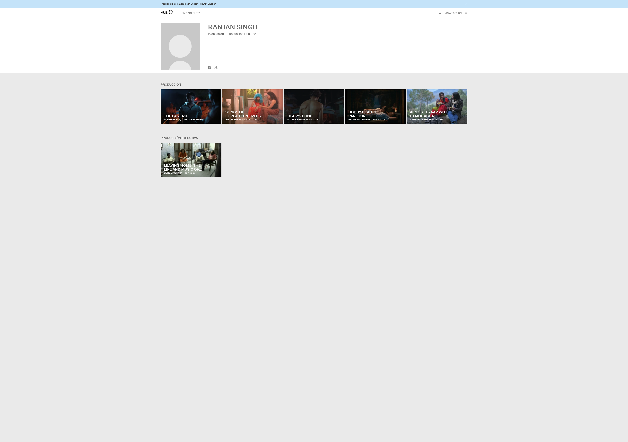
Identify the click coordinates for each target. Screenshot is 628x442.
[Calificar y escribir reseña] (216, 118)
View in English (208, 3)
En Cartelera (191, 13)
